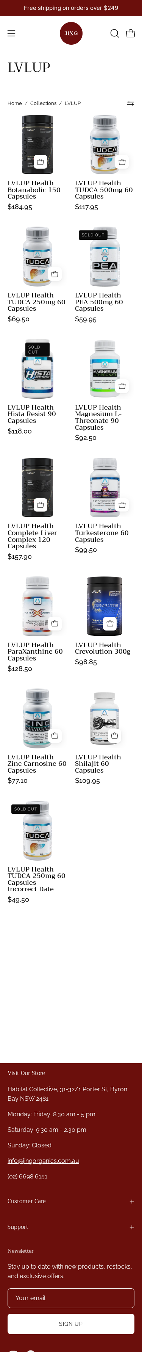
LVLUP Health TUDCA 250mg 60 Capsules (37, 302)
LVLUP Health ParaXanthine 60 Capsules (35, 652)
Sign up (71, 1324)
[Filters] (131, 103)
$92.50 (86, 437)
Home (15, 103)
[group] (71, 8)
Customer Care (27, 1201)
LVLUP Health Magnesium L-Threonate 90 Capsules (98, 417)
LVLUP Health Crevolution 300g (103, 648)
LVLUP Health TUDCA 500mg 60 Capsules (104, 190)
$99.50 (86, 549)
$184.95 (20, 206)
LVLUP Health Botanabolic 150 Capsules (34, 190)
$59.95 (86, 319)
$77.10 (18, 780)
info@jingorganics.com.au (43, 1160)
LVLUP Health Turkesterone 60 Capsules (102, 533)
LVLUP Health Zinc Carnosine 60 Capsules (37, 764)
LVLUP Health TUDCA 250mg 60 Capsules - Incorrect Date (37, 879)
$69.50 (19, 319)
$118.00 (20, 431)
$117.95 (86, 206)
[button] (114, 33)
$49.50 (18, 899)
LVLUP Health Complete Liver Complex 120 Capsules (32, 536)
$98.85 (86, 662)
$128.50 (20, 668)
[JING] (71, 33)
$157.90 (20, 556)
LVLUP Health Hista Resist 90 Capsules (32, 414)
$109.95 (87, 780)
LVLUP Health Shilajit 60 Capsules (98, 764)
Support (18, 1227)
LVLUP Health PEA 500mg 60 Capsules (99, 302)
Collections (43, 103)
